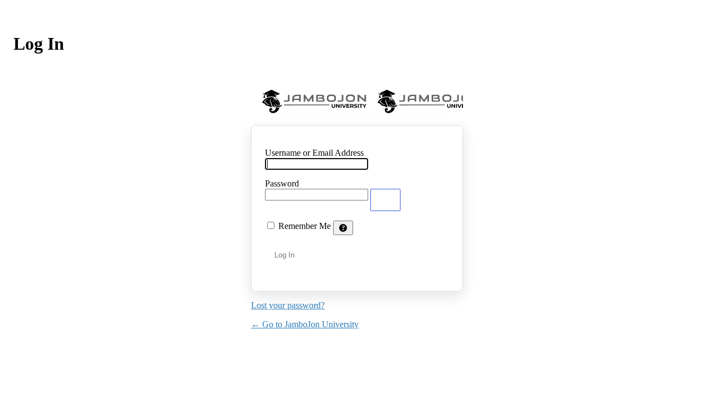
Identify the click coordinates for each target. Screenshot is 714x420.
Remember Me (304, 226)
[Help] (343, 228)
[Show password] (385, 200)
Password (282, 183)
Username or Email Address (314, 152)
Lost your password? (288, 305)
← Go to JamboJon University (305, 324)
